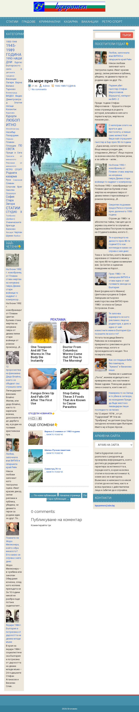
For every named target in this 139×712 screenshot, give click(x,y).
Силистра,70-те (53, 469)
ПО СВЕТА (14, 147)
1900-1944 (11, 41)
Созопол (11, 193)
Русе (8, 179)
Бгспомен (72, 708)
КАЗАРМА (71, 21)
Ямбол (17, 235)
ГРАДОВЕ (28, 21)
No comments (39, 89)
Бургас (18, 62)
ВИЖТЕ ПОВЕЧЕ (55, 434)
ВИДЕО (10, 95)
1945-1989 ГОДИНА (65, 86)
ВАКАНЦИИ (89, 21)
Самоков (17, 180)
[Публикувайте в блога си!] (33, 418)
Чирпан (18, 232)
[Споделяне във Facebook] (40, 418)
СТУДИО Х (14, 212)
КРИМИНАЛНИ (49, 21)
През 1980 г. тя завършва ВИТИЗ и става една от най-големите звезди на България (120, 280)
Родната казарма (11, 174)
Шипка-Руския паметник (57, 450)
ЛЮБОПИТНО (13, 122)
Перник (9, 139)
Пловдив (11, 145)
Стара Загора (10, 202)
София (10, 196)
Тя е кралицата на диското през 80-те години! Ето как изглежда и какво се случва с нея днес (120, 244)
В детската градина (14, 72)
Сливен (10, 183)
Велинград (11, 92)
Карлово (10, 113)
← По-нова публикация (43, 495)
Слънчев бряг (14, 186)
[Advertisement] (58, 54)
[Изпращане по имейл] (30, 418)
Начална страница (70, 495)
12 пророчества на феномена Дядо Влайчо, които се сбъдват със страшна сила (14, 376)
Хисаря (9, 232)
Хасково (11, 229)
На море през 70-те (45, 80)
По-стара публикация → (67, 497)
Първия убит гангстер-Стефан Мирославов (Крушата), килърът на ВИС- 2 (119, 92)
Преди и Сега (14, 152)
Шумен (9, 235)
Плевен (10, 142)
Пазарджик (12, 135)
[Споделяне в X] (37, 418)
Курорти (11, 116)
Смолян (10, 190)
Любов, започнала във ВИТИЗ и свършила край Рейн (13, 460)
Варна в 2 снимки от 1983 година (62, 431)
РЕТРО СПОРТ (112, 21)
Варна (18, 82)
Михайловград (12, 129)
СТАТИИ (12, 21)
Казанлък (11, 109)
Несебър (10, 132)
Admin (46, 86)
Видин (18, 95)
